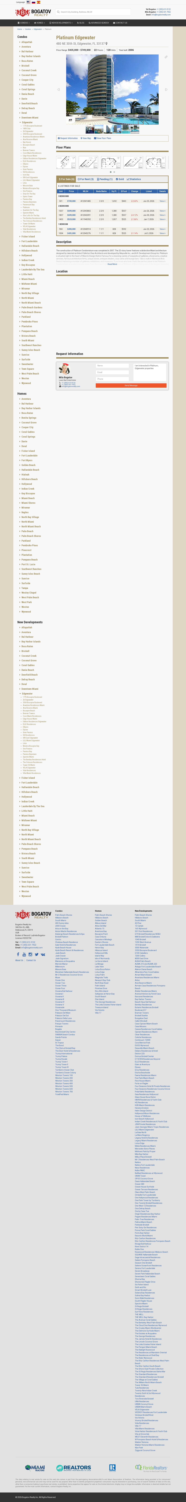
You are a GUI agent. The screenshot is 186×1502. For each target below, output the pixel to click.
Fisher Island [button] (28, 236)
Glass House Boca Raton (145, 1097)
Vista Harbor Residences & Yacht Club (151, 1431)
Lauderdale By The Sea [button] (32, 269)
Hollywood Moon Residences (147, 1113)
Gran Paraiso (28, 169)
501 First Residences (144, 931)
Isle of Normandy (102, 958)
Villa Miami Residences (32, 232)
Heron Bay (99, 948)
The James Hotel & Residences (148, 1339)
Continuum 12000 (142, 1040)
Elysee (25, 166)
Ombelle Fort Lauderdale (145, 1195)
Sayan (58, 1040)
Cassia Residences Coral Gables (148, 1029)
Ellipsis (25, 164)
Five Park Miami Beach (144, 1078)
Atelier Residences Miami (146, 991)
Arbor (137, 980)
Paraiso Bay (27, 199)
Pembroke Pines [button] (29, 321)
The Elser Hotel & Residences (67, 1051)
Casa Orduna (100, 937)
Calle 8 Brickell (141, 1021)
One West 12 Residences (145, 1206)
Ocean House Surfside (144, 1187)
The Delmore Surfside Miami (147, 1331)
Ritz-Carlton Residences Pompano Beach (152, 1241)
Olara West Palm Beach (145, 1192)
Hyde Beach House (63, 948)
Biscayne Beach (29, 145)
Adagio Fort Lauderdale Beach (148, 967)
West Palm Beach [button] (30, 373)
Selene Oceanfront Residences (148, 1265)
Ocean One (60, 980)
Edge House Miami (30, 156)
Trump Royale (61, 1059)
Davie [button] (24, 98)
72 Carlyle (139, 926)
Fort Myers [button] (26, 460)
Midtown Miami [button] (29, 283)
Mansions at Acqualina (65, 961)
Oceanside (59, 1007)
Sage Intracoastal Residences (147, 1257)
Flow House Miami (142, 1081)
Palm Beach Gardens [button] (31, 307)
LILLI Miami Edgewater (31, 180)
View (162, 201)
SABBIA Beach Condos (65, 1034)
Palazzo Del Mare (62, 1013)
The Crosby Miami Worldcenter (148, 1328)
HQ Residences (29, 172)
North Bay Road (101, 983)
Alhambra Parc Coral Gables (147, 972)
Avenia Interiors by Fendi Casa (148, 994)
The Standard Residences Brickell (149, 1377)
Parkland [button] (26, 316)
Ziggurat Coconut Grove (145, 1450)
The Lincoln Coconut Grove (146, 1342)
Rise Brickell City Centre (65, 1032)
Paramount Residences (65, 1021)
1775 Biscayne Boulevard (32, 126)
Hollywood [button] (26, 255)
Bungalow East (141, 1018)
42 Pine (138, 923)
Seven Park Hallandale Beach (147, 1274)
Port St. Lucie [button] (28, 564)
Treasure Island (101, 1007)
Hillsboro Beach (61, 918)
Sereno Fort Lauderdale (145, 1268)
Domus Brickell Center (144, 1056)
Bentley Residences (143, 1005)
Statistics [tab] (135, 179)
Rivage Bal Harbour (143, 1244)
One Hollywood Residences (146, 1198)
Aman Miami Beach (143, 975)
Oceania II (59, 996)
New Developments (143, 911)
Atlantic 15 (99, 929)
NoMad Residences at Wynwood (148, 1173)
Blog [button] (81, 23)
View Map (86, 138)
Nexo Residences (142, 1168)
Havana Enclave (142, 1108)
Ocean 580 (139, 1184)
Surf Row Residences (144, 1312)
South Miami (60, 920)
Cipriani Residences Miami (146, 1032)
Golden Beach (101, 920)
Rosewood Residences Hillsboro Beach (151, 1252)
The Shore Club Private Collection (149, 1369)
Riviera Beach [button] (28, 335)
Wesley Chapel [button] (28, 592)
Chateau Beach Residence (66, 942)
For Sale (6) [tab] (67, 179)
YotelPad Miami (62, 1094)
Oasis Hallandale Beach (145, 1181)
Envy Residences (142, 1070)
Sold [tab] (121, 179)
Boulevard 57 (140, 1010)
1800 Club (27, 128)
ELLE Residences (29, 161)
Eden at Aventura (142, 1064)
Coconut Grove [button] (28, 75)
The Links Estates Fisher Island (108, 1005)
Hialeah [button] (25, 474)
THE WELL (139, 1314)
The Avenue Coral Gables (146, 1320)
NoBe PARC (140, 1170)
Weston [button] (25, 378)
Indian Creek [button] (27, 260)
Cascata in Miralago (103, 939)
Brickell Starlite (141, 1015)
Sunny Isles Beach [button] (30, 350)
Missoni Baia (28, 186)
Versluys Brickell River (144, 1415)
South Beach (100, 996)
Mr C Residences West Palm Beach (150, 1159)
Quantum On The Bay (31, 210)
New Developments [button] (61, 23)
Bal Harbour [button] (27, 51)
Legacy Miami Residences (146, 1140)
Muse (57, 977)
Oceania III (59, 999)
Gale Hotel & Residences (65, 945)
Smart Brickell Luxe (143, 1290)
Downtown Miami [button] (29, 117)
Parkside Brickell (142, 1225)
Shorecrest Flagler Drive (145, 1282)
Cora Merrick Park (142, 1043)
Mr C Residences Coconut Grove (69, 975)
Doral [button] (24, 112)
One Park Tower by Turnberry (147, 1200)
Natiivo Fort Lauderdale (145, 1165)
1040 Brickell (140, 939)
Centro (58, 939)
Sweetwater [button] (27, 364)
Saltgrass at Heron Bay (105, 994)
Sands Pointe (61, 1037)
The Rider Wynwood (143, 1358)
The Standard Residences (146, 1374)
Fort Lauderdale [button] (29, 241)
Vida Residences (29, 229)
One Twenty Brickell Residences (148, 1203)
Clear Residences (142, 1034)
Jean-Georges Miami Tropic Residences (152, 1127)
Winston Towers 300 (64, 1081)
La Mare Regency (142, 1135)
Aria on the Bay (61, 929)
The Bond (59, 1045)
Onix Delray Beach (142, 1208)
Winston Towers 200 (64, 1078)
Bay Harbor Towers (143, 999)
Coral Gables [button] (28, 84)
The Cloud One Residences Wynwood (151, 1325)
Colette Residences (143, 1037)
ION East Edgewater (30, 177)
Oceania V (59, 1005)
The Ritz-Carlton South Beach (148, 1366)
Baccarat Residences (144, 996)
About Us (19, 960)
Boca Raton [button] (27, 61)
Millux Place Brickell (143, 1157)
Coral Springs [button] (28, 89)
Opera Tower (28, 196)
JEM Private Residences (145, 1124)
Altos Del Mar (100, 926)
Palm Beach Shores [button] (31, 312)
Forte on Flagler (141, 1083)
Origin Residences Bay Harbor (147, 1214)
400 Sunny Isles (62, 923)
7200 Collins (140, 956)
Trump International (63, 1054)
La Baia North (140, 1132)
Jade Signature (61, 958)
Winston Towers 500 (64, 1086)
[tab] (34, 42)
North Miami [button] (27, 297)
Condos (58, 911)
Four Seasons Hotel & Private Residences (152, 1086)
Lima (25, 183)
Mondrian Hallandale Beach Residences (72, 972)
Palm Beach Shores (63, 915)
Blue (24, 147)
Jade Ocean (60, 956)
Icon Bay (26, 175)
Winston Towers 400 (64, 1083)
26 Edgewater (28, 131)
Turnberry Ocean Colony (65, 1073)
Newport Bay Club (102, 980)
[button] (166, 57)
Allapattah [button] (26, 42)
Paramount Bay (29, 205)
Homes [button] (40, 23)
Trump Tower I (61, 1062)
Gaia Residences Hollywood (146, 1094)
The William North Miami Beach (148, 1382)
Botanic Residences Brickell (146, 1007)
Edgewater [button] (27, 122)
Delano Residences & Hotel (146, 1051)
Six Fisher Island (142, 1285)
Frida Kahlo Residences (145, 1092)
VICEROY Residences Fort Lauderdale (151, 1412)
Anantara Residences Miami (34, 137)
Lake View (99, 967)
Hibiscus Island (101, 950)
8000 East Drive (141, 958)
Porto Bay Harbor (142, 1233)
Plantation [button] (26, 326)
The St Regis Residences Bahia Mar (150, 1371)
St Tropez (59, 1043)
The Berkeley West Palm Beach (148, 1323)
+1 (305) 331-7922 (164, 12)
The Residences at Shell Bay (147, 1355)
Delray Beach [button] (28, 108)
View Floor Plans (103, 138)
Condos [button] (24, 23)
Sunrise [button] (25, 354)
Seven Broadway (142, 1271)
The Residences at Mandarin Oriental (151, 1352)
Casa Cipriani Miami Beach (146, 1024)
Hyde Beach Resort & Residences (69, 950)
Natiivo (138, 1162)
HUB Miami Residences (145, 1105)
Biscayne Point (101, 934)
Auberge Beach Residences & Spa (69, 934)
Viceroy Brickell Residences (146, 1420)
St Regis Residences (143, 1309)
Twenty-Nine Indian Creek (146, 1390)
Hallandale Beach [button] (30, 245)
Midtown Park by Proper (145, 1151)
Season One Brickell (143, 1263)
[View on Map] (106, 44)
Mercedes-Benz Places (145, 1149)
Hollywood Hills (101, 953)
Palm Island (100, 986)
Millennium (60, 967)
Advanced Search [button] (100, 23)
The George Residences (105, 1002)
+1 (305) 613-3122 (164, 9)
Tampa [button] (24, 588)
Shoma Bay (140, 1279)
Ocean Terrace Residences (146, 1189)
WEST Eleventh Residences (146, 1437)
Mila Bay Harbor (141, 1154)
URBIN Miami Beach (143, 1407)
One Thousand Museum (65, 1010)
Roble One (139, 1249)
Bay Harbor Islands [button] (31, 56)
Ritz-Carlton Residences (145, 1238)
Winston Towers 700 (64, 1092)
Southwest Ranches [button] (31, 345)
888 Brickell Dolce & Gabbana (147, 937)
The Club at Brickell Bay (65, 1048)
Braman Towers (29, 150)
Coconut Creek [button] (28, 70)
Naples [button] (25, 512)
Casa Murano (140, 1026)
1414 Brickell (140, 945)
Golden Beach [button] (28, 465)
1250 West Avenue (143, 942)
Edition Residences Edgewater (34, 158)
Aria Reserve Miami (30, 139)
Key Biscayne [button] (28, 264)
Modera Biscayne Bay (31, 188)
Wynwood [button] (26, 383)
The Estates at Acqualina (145, 1333)
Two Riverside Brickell (144, 1399)
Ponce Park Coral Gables (145, 1230)
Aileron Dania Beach (143, 969)
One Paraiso (27, 191)
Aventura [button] (26, 46)
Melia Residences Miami (145, 1146)
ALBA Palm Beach (143, 961)
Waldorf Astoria (141, 1442)
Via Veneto (99, 1010)
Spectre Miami (28, 213)
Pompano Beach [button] (29, 331)
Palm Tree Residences (144, 1219)
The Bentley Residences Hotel (34, 218)
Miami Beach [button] (28, 279)
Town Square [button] (27, 368)
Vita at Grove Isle (142, 1434)
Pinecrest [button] (26, 550)
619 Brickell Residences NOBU (148, 934)
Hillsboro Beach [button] (29, 250)
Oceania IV (59, 1002)
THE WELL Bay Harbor (144, 1317)
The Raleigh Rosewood (145, 1350)
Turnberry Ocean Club (64, 1070)
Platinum (26, 207)
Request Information (69, 138)
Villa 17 (98, 1013)
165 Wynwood (141, 929)
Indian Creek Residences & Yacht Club (151, 1121)
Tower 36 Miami (29, 224)
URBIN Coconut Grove (144, 1404)
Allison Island (100, 923)
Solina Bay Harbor (142, 1295)
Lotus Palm (100, 975)
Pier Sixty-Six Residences (146, 1227)
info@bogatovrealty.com (161, 15)
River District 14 (141, 1246)
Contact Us (31, 960)
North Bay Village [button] (30, 293)
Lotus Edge (100, 972)
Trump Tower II (61, 1064)
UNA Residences (142, 1401)
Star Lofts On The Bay (31, 215)
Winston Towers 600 (64, 1089)
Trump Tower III (61, 1067)
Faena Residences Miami (145, 1075)
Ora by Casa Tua (142, 1211)
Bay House (27, 142)
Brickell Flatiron (61, 937)
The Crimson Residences (32, 221)
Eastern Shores (101, 942)
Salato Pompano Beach (145, 1260)
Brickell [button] (25, 65)
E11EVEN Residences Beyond (147, 1059)
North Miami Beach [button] (31, 302)
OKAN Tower (140, 1176)
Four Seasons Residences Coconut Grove (152, 1089)
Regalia (58, 1029)
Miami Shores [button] (28, 502)
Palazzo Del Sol (62, 1015)
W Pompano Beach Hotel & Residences (151, 1439)
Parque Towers (61, 1024)
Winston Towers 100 (64, 1075)
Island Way (99, 956)
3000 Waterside (141, 948)
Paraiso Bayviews (29, 202)
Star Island (99, 999)
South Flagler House (143, 1301)
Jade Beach (60, 953)
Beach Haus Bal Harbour (145, 1002)
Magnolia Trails (101, 977)
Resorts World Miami (144, 1236)
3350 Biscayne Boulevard (32, 134)
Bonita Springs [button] (28, 417)
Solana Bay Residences (145, 1293)
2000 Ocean (60, 926)
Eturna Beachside (142, 1073)
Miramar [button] (25, 288)
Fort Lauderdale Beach (104, 945)
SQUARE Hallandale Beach (146, 1255)
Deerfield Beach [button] (29, 103)
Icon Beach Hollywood (144, 1119)
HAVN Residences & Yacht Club (148, 1100)
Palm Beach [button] (27, 531)
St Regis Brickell (142, 1306)
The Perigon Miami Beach (146, 1347)
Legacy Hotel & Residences (146, 1138)
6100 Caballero (141, 953)
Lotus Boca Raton (102, 969)
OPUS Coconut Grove (144, 1179)
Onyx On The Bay (29, 194)
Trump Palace (61, 1056)
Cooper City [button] (27, 79)
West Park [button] (26, 602)
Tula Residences (142, 1388)
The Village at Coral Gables (146, 1380)
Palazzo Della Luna (63, 1018)
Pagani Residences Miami (146, 1217)
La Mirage (99, 964)
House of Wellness (143, 1116)
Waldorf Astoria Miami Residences (149, 1445)
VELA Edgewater (29, 226)
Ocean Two (60, 983)
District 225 (140, 1054)
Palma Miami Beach (143, 1222)
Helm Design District (143, 1111)
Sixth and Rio (140, 1287)
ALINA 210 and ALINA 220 (146, 964)
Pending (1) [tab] (106, 179)
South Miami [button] (27, 340)
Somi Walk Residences (144, 1298)
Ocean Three (60, 986)
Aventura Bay (101, 931)
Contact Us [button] (121, 23)
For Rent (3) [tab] (87, 179)
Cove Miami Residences (32, 153)
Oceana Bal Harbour (63, 991)
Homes (98, 911)
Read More (112, 264)
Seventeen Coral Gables (145, 1276)
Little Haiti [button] (26, 274)
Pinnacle (59, 1026)
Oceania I (59, 994)
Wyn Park (139, 1448)
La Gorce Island (101, 961)
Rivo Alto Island (101, 991)
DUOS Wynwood (142, 1045)
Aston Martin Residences (66, 931)
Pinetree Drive (101, 988)
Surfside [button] (25, 359)
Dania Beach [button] (27, 94)
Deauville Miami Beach (144, 1048)
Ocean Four (60, 988)
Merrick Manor (61, 964)
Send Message (131, 385)
